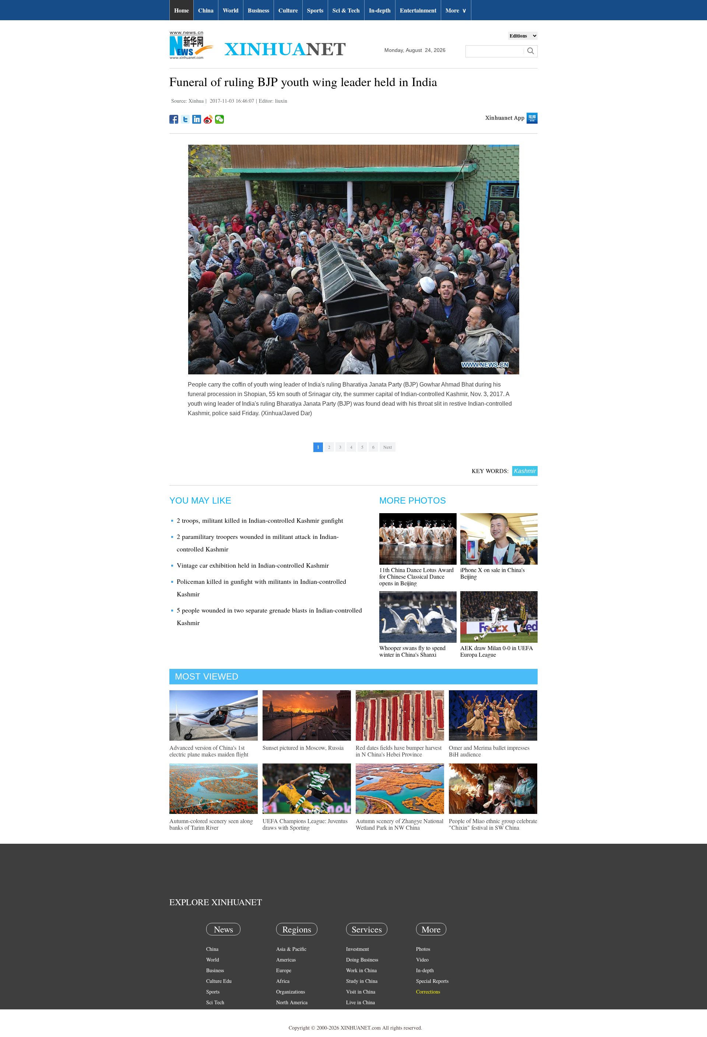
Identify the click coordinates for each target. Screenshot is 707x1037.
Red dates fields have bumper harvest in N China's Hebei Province (399, 751)
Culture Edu (219, 980)
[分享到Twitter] (185, 119)
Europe (283, 970)
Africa (282, 980)
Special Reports (432, 980)
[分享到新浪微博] (208, 119)
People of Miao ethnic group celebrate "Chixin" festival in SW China (493, 824)
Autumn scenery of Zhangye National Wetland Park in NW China (399, 824)
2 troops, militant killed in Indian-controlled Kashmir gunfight (260, 520)
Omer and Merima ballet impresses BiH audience (489, 751)
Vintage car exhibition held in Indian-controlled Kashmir (253, 565)
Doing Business (362, 959)
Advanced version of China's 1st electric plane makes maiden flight (208, 751)
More (456, 10)
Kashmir (525, 471)
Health (213, 1012)
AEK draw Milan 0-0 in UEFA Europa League (496, 651)
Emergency (358, 1012)
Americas (286, 959)
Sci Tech (215, 1002)
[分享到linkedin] (196, 119)
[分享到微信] (219, 119)
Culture (288, 10)
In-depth (380, 10)
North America (291, 1002)
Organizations (290, 991)
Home (181, 10)
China (206, 10)
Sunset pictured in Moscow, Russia (303, 747)
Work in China (361, 970)
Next (387, 447)
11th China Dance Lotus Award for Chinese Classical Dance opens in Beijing (416, 576)
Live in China (360, 1002)
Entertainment (418, 10)
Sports (315, 10)
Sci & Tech (346, 10)
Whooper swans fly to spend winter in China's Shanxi (412, 651)
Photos (423, 948)
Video (422, 959)
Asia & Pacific (291, 948)
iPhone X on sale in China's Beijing (492, 573)
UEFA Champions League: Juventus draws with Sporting (305, 824)
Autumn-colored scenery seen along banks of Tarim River (211, 824)
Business (258, 10)
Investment (357, 948)
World (231, 10)
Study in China (361, 980)
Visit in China (360, 991)
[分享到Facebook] (174, 119)
